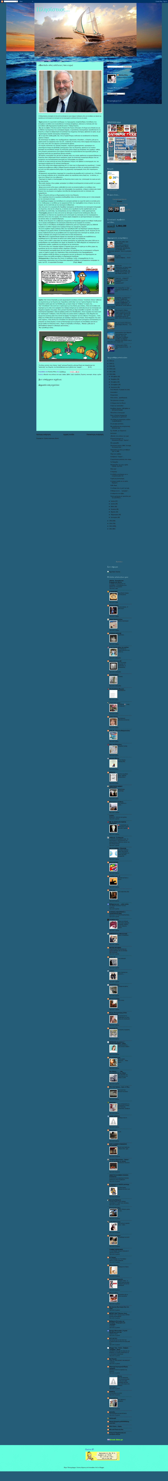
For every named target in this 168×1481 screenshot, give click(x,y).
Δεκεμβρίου (114, 376)
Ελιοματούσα (114, 395)
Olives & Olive (113, 1293)
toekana (111, 971)
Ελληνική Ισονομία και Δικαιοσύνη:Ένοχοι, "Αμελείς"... (120, 439)
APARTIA (112, 1391)
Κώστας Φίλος (123, 75)
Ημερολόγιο (112, 1130)
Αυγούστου (114, 387)
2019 (110, 366)
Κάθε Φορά (113, 485)
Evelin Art (112, 957)
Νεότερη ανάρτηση (43, 434)
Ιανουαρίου (114, 517)
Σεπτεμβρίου (114, 384)
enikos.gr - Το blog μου (116, 837)
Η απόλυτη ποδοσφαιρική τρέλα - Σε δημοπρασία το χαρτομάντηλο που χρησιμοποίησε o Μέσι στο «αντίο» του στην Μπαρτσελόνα (119, 841)
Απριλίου (113, 509)
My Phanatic (113, 1359)
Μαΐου (113, 506)
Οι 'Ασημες (112, 1257)
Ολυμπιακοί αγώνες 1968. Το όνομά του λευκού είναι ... (120, 446)
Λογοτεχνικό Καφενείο (116, 1279)
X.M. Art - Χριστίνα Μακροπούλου (119, 730)
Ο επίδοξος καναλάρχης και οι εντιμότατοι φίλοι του (119, 475)
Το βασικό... (112, 1326)
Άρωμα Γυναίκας (114, 999)
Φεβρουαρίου (115, 514)
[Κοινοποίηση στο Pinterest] (78, 372)
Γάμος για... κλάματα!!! (121, 278)
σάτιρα (95, 374)
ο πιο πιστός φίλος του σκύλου (119, 647)
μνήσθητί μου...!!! (114, 876)
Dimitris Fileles (114, 605)
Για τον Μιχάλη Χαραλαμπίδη (122, 760)
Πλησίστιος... (53, 9)
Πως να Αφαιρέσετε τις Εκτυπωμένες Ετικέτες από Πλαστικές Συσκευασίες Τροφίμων (124, 1106)
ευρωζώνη (77, 374)
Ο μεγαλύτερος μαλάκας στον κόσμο (120, 459)
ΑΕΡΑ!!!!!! (112, 772)
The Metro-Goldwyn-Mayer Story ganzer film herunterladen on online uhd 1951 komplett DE (123, 853)
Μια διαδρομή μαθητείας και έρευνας (123, 719)
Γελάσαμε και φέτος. (123, 986)
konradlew (91, 1467)
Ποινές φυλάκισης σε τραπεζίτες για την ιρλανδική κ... (120, 496)
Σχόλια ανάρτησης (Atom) (51, 438)
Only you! (112, 890)
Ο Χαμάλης (113, 471)
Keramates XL (113, 1028)
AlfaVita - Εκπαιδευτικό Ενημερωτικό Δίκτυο (116, 581)
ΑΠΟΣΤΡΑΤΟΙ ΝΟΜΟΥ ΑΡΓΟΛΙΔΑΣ (115, 787)
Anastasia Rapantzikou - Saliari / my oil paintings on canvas (119, 1160)
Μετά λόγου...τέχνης (115, 1426)
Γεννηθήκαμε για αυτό (123, 1237)
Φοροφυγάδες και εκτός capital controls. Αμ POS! (119, 465)
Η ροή (119, 1131)
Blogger (102, 1467)
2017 (110, 371)
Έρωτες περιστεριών (123, 621)
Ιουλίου (113, 501)
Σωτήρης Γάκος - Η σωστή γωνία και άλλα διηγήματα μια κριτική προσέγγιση (123, 1283)
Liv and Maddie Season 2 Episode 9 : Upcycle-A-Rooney (119, 1251)
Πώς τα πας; (121, 1000)
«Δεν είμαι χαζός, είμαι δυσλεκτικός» (121, 242)
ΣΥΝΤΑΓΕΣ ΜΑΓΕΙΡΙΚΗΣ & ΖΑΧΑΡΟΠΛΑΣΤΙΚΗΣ (117, 912)
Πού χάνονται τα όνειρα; (117, 400)
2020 (110, 363)
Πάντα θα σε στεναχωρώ (117, 412)
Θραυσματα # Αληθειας (116, 801)
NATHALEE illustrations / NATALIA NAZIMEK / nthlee (117, 1042)
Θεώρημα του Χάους (123, 1266)
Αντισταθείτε (113, 392)
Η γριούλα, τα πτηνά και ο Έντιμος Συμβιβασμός (122, 298)
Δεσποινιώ (113, 433)
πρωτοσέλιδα (119, 163)
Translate (120, 95)
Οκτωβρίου (114, 382)
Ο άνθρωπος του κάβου (117, 493)
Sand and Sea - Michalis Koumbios (123, 1090)
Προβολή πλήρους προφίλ (124, 77)
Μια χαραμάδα (114, 443)
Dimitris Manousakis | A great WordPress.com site (118, 1331)
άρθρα (64, 374)
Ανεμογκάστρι (113, 1398)
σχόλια (99, 374)
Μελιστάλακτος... (114, 1265)
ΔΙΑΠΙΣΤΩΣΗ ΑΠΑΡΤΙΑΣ (121, 790)
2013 (110, 526)
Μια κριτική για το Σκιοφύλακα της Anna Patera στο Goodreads (124, 1017)
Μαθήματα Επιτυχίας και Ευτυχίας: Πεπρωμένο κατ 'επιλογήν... (117, 1322)
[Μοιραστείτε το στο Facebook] (76, 372)
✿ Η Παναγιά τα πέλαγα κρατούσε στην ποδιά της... (124, 650)
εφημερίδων (126, 163)
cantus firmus (113, 717)
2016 (110, 374)
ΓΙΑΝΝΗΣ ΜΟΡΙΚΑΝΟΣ (116, 1249)
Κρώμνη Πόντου (114, 758)
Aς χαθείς (118, 256)
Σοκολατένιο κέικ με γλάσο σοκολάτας (123, 1295)
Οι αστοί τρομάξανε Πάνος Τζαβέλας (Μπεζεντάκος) (123, 775)
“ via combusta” (122, 958)
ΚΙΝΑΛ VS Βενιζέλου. (123, 935)
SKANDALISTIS (114, 920)
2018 (110, 369)
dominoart (112, 1102)
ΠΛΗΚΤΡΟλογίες (114, 985)
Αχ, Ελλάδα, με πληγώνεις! (118, 430)
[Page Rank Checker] (113, 572)
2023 (110, 361)
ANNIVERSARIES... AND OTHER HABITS (123, 1045)
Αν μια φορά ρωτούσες (116, 423)
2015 (110, 520)
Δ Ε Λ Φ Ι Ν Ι (113, 1338)
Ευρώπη (83, 374)
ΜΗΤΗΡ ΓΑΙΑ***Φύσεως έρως (118, 1313)
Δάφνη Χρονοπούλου (115, 619)
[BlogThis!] (73, 372)
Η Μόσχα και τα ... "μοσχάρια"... (119, 491)
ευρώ (72, 374)
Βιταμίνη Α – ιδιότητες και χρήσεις (118, 817)
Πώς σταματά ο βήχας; (121, 310)
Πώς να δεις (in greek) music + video (123, 1224)
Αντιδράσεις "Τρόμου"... (117, 456)
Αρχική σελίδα (68, 434)
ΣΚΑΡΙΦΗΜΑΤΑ (114, 675)
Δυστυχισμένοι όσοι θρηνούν (123, 332)
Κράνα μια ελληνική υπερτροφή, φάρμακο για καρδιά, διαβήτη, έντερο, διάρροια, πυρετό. (123, 924)
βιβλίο (68, 374)
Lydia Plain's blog (114, 1221)
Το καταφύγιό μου (114, 1057)
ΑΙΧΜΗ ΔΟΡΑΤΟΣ (114, 1116)
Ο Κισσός (120, 676)
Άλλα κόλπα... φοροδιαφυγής (118, 397)
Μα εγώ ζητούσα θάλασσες (123, 323)
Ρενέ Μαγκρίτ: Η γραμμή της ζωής (120, 389)
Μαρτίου (113, 512)
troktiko (111, 815)
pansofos (112, 1412)
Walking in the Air (122, 1117)
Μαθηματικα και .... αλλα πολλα (118, 904)
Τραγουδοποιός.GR (115, 661)
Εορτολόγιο (119, 561)
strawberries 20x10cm (124, 1162)
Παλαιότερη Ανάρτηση (95, 434)
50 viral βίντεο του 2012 (115, 1393)
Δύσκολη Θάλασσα (115, 1200)
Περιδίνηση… (121, 635)
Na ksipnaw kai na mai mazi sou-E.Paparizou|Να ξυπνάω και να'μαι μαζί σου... (119, 1341)
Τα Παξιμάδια (114, 462)
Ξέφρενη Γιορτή (113, 1333)
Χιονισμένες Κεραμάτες (124, 1029)
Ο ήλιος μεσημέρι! (114, 1235)
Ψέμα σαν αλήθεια (115, 454)
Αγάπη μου (118, 265)
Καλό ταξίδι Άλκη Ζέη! (123, 891)
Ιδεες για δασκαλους (115, 744)
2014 (110, 523)
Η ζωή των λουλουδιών (116, 405)
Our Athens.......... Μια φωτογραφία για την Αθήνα (117, 1072)
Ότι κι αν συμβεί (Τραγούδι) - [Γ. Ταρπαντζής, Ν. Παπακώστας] (122, 665)
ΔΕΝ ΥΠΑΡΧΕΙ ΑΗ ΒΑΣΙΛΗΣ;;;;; (122, 973)
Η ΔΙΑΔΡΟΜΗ (113, 591)
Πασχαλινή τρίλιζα (122, 746)
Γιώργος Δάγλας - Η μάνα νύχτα (123, 607)
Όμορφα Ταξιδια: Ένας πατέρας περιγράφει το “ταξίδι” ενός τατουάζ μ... (119, 1202)
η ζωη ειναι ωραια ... (115, 703)
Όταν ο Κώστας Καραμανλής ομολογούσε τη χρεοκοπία (118, 416)
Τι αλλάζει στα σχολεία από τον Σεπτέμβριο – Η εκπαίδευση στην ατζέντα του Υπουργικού (117, 585)
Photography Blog (114, 1208)
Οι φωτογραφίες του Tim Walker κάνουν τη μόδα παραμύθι (117, 1259)
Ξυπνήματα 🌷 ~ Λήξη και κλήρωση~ (123, 705)
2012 (110, 529)
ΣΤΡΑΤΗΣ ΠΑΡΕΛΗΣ (115, 633)
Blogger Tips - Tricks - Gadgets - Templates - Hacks (119, 1348)
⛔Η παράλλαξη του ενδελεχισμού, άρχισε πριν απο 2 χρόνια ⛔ (123, 826)
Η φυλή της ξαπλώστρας (117, 478)
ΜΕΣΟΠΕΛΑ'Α (121, 690)
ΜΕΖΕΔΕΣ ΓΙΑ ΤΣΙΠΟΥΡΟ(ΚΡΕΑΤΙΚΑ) (119, 915)
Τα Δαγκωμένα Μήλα (121, 345)
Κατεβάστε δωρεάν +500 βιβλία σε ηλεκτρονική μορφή (120, 409)
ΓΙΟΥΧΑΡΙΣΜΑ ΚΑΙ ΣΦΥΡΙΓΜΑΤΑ (118, 1413)
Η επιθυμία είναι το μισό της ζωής (119, 488)
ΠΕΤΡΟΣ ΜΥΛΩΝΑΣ (115, 947)
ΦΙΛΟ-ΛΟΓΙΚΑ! (113, 862)
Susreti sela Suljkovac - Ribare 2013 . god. (124, 1148)
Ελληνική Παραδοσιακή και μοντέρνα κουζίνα (117, 1433)
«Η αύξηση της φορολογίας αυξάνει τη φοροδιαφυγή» (120, 420)
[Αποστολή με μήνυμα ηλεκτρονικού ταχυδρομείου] (71, 372)
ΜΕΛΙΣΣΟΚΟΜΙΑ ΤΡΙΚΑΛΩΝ (117, 848)
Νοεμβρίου (114, 379)
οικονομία (89, 374)
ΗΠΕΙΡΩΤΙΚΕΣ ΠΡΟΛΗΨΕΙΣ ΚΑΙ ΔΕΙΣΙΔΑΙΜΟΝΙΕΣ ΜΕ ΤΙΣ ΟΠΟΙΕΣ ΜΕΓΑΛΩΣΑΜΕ (118, 951)
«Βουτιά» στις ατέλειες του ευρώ (52, 374)
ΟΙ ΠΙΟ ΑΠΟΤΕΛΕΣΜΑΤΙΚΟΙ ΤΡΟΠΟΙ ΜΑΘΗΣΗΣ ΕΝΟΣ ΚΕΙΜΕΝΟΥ (119, 1178)
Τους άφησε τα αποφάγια (121, 1400)
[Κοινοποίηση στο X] (75, 372)
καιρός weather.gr (113, 190)
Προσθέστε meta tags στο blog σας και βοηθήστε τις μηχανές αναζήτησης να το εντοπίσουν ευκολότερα (119, 1352)
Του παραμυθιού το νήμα (122, 288)
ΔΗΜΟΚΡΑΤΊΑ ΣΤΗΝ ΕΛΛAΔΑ (118, 933)
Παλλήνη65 (112, 1418)
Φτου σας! (113, 469)
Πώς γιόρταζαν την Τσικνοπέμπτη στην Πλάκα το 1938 (123, 1076)
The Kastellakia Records (116, 689)
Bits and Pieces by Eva (116, 1429)
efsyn (79, 262)
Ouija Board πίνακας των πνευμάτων (123, 593)
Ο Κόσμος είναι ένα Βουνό (118, 403)
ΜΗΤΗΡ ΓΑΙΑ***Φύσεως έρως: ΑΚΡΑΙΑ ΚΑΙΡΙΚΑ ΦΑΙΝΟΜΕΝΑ (119, 1315)
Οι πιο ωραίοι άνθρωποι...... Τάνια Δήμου (123, 1060)
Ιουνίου (113, 504)
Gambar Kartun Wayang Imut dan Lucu (124, 1188)
